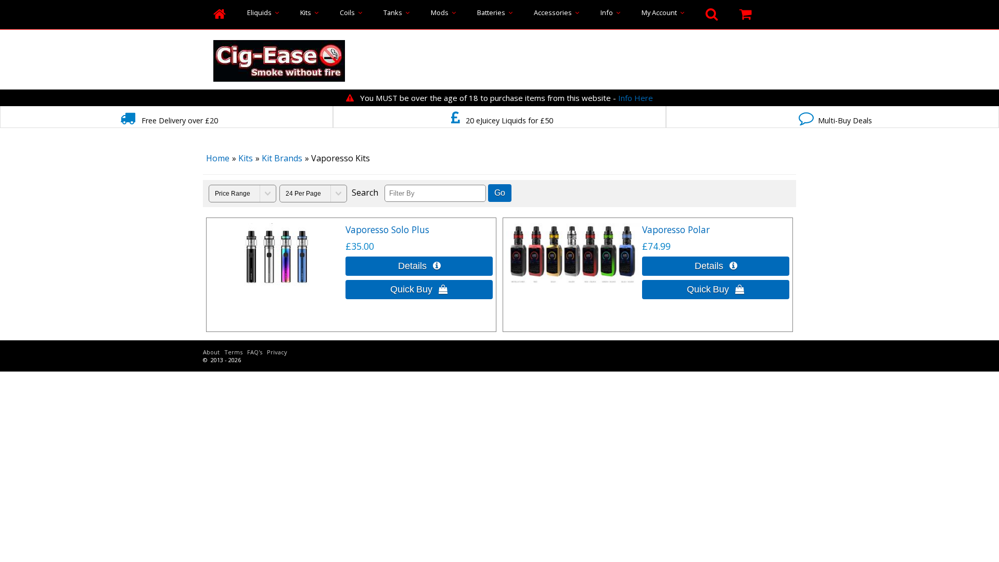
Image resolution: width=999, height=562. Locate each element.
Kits (307, 12)
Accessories (554, 12)
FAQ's (254, 352)
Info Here (635, 98)
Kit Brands (282, 158)
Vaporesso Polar (676, 229)
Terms (233, 352)
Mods (441, 12)
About (211, 352)
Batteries (492, 12)
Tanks (394, 12)
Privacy (277, 352)
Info (608, 12)
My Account (661, 12)
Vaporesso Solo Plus (387, 229)
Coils (349, 12)
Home (217, 158)
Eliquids (261, 12)
